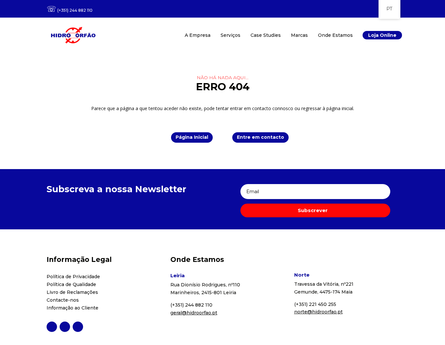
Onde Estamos (335, 35)
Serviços (230, 35)
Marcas (299, 35)
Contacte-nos (63, 300)
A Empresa (197, 35)
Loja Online (382, 35)
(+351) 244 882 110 (75, 10)
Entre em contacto (260, 137)
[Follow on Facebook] (52, 327)
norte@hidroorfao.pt (318, 312)
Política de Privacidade (73, 277)
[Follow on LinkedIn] (78, 327)
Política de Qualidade (71, 284)
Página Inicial (192, 137)
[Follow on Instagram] (65, 327)
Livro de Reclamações (72, 292)
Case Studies (266, 35)
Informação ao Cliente (72, 308)
